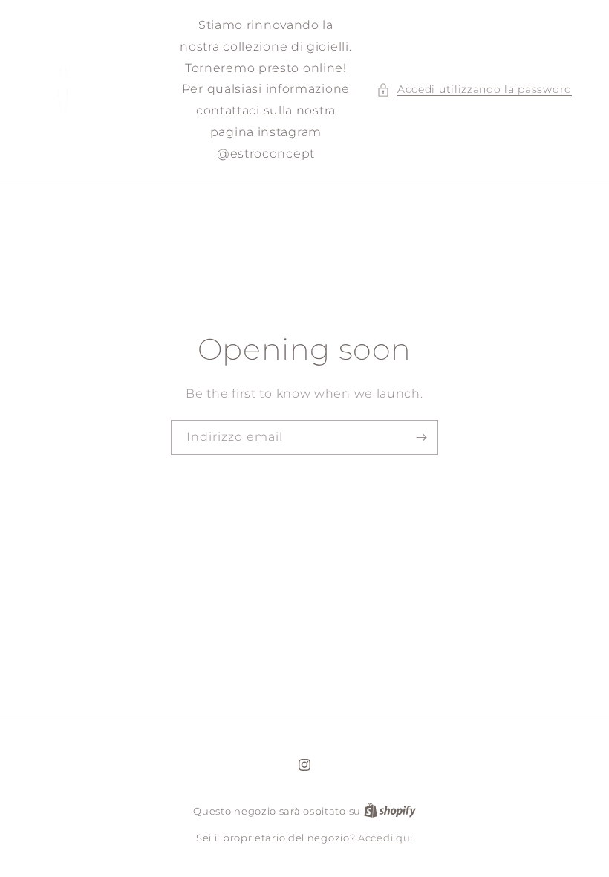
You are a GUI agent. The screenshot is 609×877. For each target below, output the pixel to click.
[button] (474, 89)
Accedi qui (385, 838)
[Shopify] (390, 811)
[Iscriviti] (421, 436)
